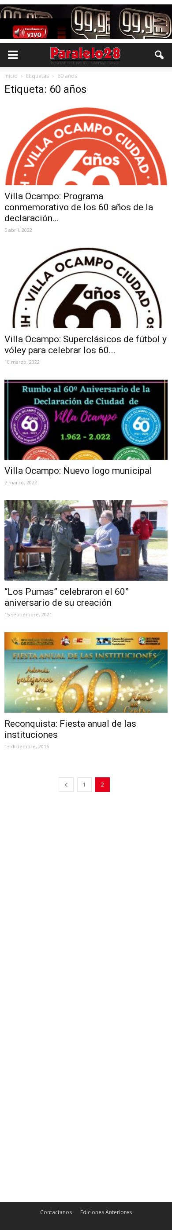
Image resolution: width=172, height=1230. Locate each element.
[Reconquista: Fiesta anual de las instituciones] (86, 672)
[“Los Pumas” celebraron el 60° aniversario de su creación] (86, 540)
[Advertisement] (86, 894)
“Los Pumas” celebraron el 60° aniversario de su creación (66, 597)
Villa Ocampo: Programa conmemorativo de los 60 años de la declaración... (78, 207)
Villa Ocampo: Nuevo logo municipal (78, 470)
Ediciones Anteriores (106, 1212)
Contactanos (56, 1212)
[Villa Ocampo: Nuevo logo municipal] (86, 420)
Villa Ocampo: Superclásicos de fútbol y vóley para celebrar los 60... (85, 344)
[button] (159, 55)
